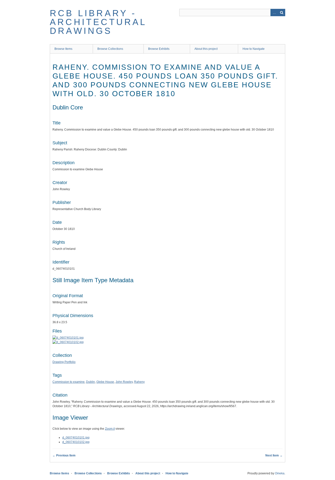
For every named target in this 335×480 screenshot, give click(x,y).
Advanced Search (274, 12)
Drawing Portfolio (64, 362)
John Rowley (124, 382)
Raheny (139, 382)
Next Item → (274, 455)
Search (281, 12)
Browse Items (63, 49)
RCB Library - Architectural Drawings (98, 22)
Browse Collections (110, 49)
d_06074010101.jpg (76, 437)
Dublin (90, 382)
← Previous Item (64, 455)
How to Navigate (254, 49)
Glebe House (105, 382)
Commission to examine (68, 382)
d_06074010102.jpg (76, 442)
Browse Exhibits (158, 49)
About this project (206, 49)
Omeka (279, 473)
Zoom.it (110, 428)
